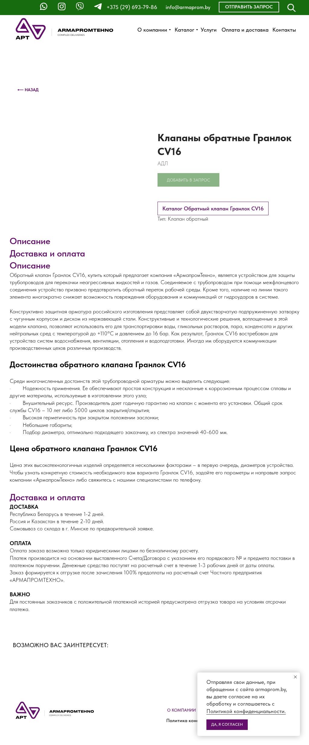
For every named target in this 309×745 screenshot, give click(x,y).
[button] (249, 7)
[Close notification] (295, 677)
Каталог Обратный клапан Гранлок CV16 (213, 208)
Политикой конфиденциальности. (246, 711)
